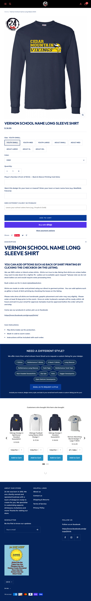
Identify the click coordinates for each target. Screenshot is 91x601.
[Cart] (85, 4)
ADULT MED (75, 143)
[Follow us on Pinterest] (77, 537)
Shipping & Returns (41, 500)
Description (10, 242)
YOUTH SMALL (12, 143)
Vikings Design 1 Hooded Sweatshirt (55, 435)
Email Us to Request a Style (45, 387)
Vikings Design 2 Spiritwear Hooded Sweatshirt (16, 436)
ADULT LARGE (12, 149)
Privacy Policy (38, 508)
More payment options (45, 231)
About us (37, 492)
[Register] (37, 529)
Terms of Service (39, 504)
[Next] (84, 438)
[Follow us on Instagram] (71, 537)
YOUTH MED (28, 143)
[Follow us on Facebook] (65, 537)
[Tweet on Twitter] (23, 235)
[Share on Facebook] (11, 235)
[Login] (81, 4)
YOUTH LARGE (43, 143)
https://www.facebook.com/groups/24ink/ (21, 315)
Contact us (37, 496)
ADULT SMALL (60, 143)
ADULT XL (27, 149)
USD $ (8, 582)
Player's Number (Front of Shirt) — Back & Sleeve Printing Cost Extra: (32, 177)
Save (18, 235)
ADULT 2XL (40, 149)
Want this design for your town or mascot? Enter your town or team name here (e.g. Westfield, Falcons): (42, 189)
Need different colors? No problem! (20, 203)
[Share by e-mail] (26, 235)
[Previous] (6, 438)
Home (6, 12)
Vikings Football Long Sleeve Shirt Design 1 (36, 435)
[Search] (10, 4)
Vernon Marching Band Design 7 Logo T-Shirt (75, 439)
